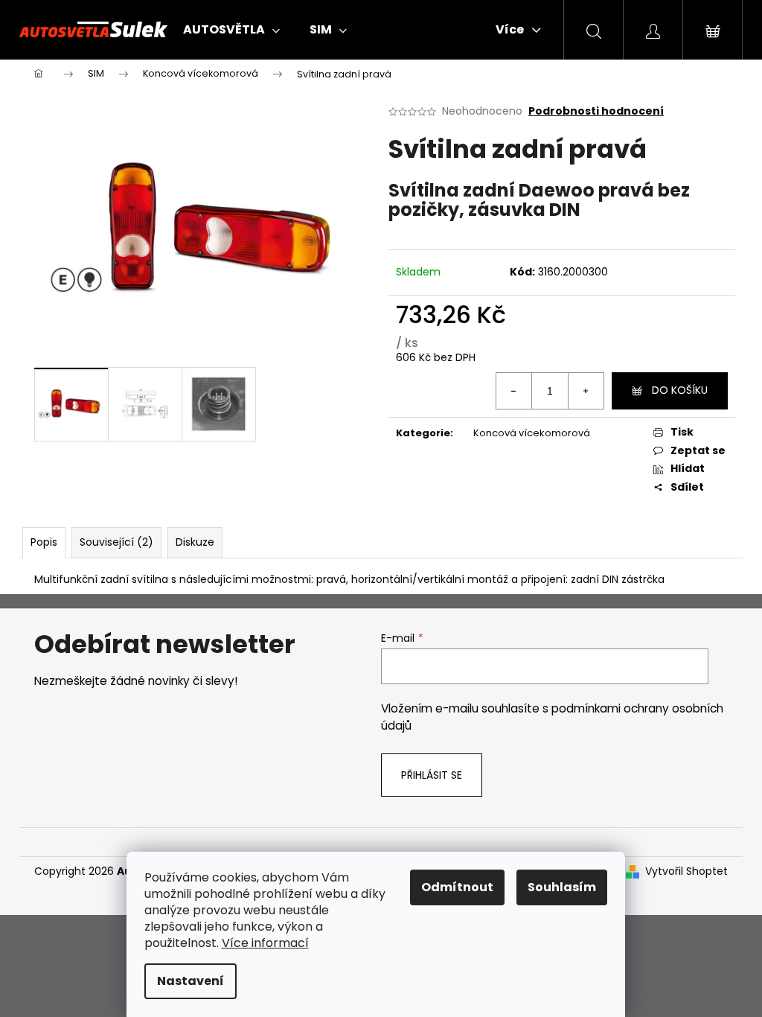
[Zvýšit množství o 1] (585, 391)
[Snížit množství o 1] (514, 391)
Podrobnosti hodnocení (596, 111)
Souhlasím (562, 887)
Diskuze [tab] (195, 542)
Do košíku (680, 390)
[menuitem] (231, 30)
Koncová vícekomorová (531, 433)
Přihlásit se (431, 775)
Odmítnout (457, 887)
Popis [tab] (44, 542)
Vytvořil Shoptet (686, 871)
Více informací (265, 942)
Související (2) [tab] (116, 542)
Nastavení (190, 980)
